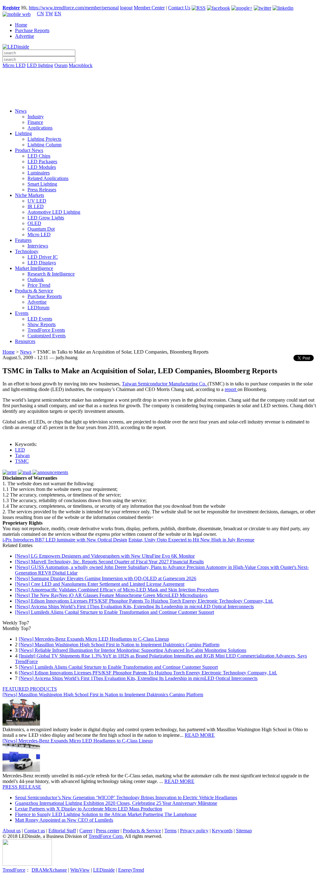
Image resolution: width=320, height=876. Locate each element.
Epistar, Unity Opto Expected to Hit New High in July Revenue (191, 539)
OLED (34, 223)
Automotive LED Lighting (54, 212)
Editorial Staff (62, 830)
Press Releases (42, 189)
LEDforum (38, 307)
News (21, 111)
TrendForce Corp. (106, 836)
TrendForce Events (46, 330)
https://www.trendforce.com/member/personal (74, 7)
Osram (61, 65)
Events (21, 313)
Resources (25, 341)
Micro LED (14, 65)
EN (57, 13)
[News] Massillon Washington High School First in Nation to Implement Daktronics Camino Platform (119, 644)
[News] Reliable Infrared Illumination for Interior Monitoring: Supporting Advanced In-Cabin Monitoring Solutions (132, 650)
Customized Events (47, 335)
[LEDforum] (160, 99)
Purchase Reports (32, 30)
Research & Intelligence (51, 274)
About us (11, 830)
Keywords (222, 830)
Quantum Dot (41, 229)
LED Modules (42, 167)
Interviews (38, 245)
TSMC (22, 461)
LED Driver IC (43, 257)
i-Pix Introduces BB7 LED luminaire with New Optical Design (64, 539)
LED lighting (40, 65)
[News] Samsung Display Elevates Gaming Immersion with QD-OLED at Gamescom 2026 (105, 578)
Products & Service (34, 290)
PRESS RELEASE (21, 787)
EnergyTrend (131, 870)
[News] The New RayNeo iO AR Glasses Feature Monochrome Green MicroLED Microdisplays (111, 595)
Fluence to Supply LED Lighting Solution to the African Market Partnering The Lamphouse (106, 814)
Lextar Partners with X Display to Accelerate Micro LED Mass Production (88, 808)
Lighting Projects (44, 139)
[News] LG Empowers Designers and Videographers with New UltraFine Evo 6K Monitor (105, 556)
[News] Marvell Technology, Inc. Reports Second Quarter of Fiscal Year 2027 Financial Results (109, 561)
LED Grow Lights (46, 217)
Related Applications (48, 178)
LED (20, 450)
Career (85, 830)
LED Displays (42, 262)
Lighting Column (45, 144)
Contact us (34, 830)
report (231, 389)
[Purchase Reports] (160, 72)
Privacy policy (194, 830)
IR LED (36, 206)
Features (23, 240)
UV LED (37, 200)
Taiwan (22, 455)
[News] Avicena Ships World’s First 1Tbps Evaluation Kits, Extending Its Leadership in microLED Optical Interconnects (134, 606)
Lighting (23, 133)
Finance (35, 122)
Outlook (36, 279)
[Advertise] (160, 81)
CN (40, 13)
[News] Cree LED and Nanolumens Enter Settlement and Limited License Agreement (99, 584)
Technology (26, 251)
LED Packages (42, 161)
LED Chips (39, 156)
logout (126, 7)
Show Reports (42, 324)
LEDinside (104, 870)
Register (11, 7)
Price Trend (39, 285)
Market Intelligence (34, 268)
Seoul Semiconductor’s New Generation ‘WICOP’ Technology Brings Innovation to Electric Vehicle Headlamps (126, 797)
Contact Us (179, 7)
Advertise (24, 36)
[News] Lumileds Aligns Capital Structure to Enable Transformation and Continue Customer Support (114, 612)
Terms (170, 830)
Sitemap (244, 830)
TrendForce (13, 870)
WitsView (80, 870)
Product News (29, 150)
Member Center (149, 7)
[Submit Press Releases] (160, 90)
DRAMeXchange (49, 870)
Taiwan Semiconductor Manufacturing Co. (165, 383)
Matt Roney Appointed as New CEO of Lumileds (64, 820)
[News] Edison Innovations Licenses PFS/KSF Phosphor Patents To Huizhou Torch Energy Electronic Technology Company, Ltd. (144, 601)
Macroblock (80, 65)
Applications (40, 127)
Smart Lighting (42, 184)
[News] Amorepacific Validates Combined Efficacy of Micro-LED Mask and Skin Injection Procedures (117, 589)
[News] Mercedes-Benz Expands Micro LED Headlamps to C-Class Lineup (94, 639)
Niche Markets (29, 195)
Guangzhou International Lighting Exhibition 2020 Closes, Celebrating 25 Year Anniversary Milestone (116, 803)
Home (21, 24)
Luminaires (39, 172)
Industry (36, 116)
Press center (107, 830)
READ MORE (200, 735)
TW (49, 13)
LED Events (40, 318)
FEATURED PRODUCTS (29, 689)
